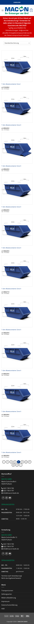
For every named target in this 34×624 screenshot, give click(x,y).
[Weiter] (20, 465)
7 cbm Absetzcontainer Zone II (11, 125)
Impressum (5, 601)
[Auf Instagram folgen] (6, 497)
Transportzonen (7, 591)
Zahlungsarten (6, 594)
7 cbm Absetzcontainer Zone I (11, 84)
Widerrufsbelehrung (8, 598)
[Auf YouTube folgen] (10, 497)
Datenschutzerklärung (9, 605)
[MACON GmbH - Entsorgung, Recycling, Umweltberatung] (17, 10)
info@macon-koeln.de (11, 493)
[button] (17, 2)
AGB (2, 609)
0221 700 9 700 (8, 488)
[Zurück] (3, 462)
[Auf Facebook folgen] (3, 497)
